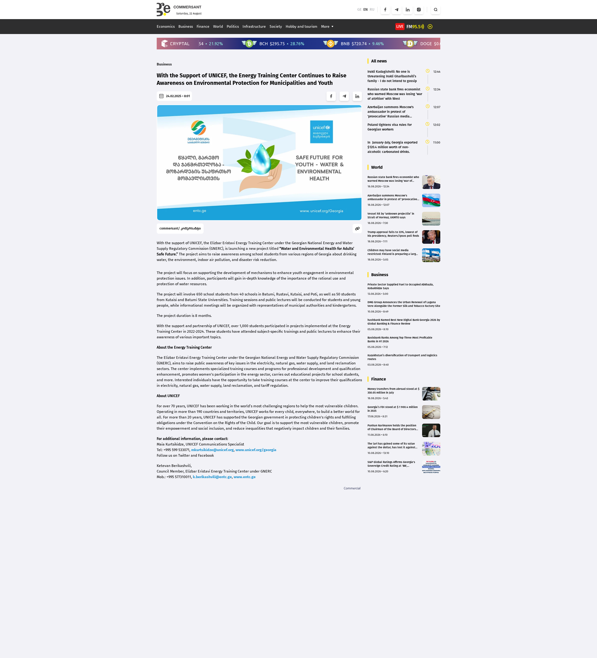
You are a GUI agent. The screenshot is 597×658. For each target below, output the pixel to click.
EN (365, 9)
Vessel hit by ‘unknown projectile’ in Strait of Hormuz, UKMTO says (391, 215)
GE (359, 9)
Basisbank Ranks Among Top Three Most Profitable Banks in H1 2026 (400, 339)
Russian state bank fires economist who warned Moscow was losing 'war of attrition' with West (393, 179)
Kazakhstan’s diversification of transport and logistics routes (402, 357)
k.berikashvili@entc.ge (212, 477)
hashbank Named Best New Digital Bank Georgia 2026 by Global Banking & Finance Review (404, 321)
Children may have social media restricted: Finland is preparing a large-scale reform (393, 252)
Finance (203, 26)
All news (379, 61)
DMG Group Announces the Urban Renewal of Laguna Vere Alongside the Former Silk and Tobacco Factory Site (404, 304)
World (218, 26)
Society (276, 26)
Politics (233, 26)
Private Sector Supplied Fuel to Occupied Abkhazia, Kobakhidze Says (401, 286)
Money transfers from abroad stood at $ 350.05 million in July (393, 390)
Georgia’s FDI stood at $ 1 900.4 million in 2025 (393, 408)
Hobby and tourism (301, 26)
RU (372, 9)
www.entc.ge (245, 477)
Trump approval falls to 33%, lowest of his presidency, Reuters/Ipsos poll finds (393, 233)
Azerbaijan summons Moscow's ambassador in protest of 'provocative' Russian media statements (393, 197)
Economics (166, 26)
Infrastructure (254, 26)
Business (185, 26)
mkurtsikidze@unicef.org (212, 450)
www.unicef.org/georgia (256, 450)
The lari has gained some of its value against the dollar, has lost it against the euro (391, 445)
